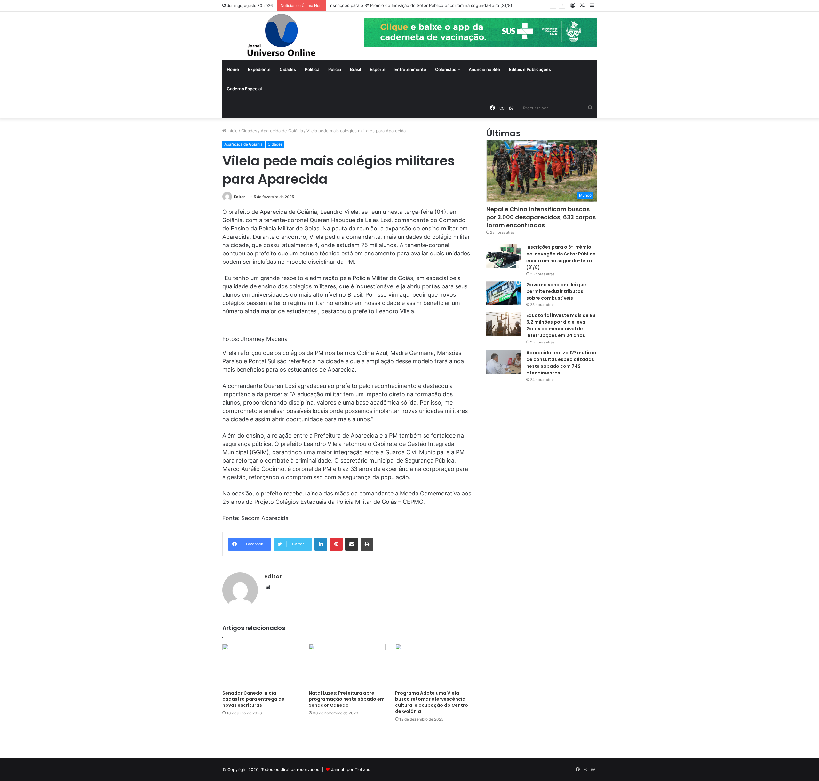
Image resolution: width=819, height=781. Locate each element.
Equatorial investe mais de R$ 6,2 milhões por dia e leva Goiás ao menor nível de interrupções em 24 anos (560, 325)
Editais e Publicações (530, 69)
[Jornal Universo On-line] (281, 36)
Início (232, 130)
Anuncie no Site (484, 69)
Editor (239, 196)
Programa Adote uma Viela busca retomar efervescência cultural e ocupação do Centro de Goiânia (431, 702)
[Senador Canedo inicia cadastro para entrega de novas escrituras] (260, 665)
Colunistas (445, 69)
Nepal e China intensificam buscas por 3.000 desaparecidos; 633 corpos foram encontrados (541, 217)
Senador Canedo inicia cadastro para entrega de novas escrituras (253, 699)
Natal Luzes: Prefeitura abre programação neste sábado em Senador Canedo (347, 699)
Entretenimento (410, 69)
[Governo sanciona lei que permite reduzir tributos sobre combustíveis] (503, 293)
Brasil (355, 69)
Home (233, 69)
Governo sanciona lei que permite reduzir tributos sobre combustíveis (556, 291)
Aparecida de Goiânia (282, 130)
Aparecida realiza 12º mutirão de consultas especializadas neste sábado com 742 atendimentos (561, 363)
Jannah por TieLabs (350, 769)
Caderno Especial (244, 88)
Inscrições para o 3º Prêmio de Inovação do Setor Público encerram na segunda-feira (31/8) (420, 5)
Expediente (259, 69)
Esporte (378, 69)
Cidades (288, 69)
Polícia (334, 69)
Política (312, 69)
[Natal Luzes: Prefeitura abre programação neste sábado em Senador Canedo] (347, 665)
